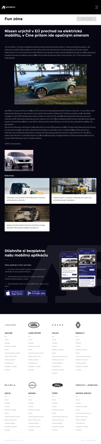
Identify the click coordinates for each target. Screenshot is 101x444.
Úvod (6, 339)
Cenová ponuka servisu (12, 353)
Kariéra (83, 440)
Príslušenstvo (9, 363)
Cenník (54, 346)
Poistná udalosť (10, 360)
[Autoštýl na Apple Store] (15, 293)
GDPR (88, 440)
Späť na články (86, 19)
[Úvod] (10, 325)
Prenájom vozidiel (11, 366)
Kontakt (7, 370)
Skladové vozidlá (10, 346)
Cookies (93, 440)
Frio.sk (22, 440)
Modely (7, 343)
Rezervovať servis (11, 356)
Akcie (7, 350)
